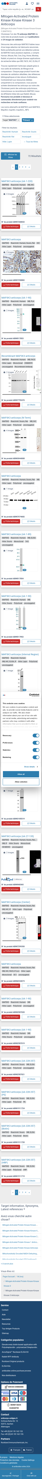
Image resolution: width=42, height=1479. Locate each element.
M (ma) (20, 1276)
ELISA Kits (6, 1366)
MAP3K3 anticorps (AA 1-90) (16, 297)
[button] (38, 204)
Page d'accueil (9, 1276)
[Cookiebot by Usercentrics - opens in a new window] (29, 695)
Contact (5, 1310)
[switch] (36, 743)
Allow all (21, 774)
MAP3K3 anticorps (11, 239)
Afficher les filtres (12, 155)
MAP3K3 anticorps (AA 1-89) (16, 534)
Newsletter (6, 1319)
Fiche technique (11, 226)
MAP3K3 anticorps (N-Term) (16, 417)
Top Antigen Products (11, 1329)
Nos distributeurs (9, 1375)
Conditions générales (8, 1463)
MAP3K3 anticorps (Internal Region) (20, 654)
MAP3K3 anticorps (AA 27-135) (18, 836)
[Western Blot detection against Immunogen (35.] (20, 560)
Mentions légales (17, 1457)
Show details (29, 767)
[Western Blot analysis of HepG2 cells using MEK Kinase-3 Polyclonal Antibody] (20, 680)
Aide (3, 1314)
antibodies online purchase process (16, 1371)
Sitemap (5, 1333)
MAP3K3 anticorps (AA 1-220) (17, 181)
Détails (32, 226)
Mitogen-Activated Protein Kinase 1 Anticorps (21, 1242)
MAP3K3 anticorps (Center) (16, 902)
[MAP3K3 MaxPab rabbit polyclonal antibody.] (20, 320)
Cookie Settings (28, 1460)
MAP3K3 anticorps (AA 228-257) (18, 1060)
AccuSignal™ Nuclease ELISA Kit (15, 1352)
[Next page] (29, 167)
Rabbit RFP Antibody (10, 1357)
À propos (3, 1457)
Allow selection (21, 782)
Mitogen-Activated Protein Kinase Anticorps (20, 1248)
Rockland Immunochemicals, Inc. (14, 1442)
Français (16, 1450)
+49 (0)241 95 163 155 (13, 1434)
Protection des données (9, 1460)
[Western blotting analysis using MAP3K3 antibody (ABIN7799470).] (20, 381)
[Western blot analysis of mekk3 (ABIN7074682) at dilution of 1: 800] (20, 498)
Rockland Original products (13, 1361)
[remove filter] (18, 120)
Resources (6, 1324)
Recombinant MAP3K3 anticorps (18, 356)
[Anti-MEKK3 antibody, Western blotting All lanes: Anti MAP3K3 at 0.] (20, 440)
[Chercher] (38, 9)
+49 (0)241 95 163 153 (13, 1431)
